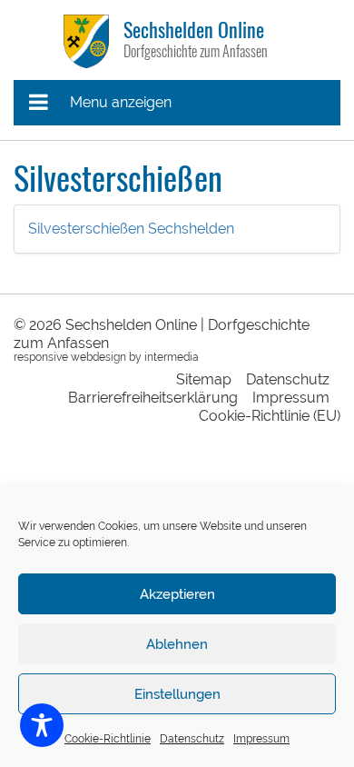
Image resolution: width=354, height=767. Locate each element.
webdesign (98, 357)
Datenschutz (192, 738)
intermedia (171, 357)
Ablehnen (177, 644)
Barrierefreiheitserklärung (153, 397)
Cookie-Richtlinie (107, 738)
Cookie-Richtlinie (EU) (269, 415)
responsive (41, 357)
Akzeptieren (177, 594)
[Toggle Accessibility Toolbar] (41, 725)
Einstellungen (177, 694)
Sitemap (203, 379)
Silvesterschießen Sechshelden (131, 228)
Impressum (261, 738)
